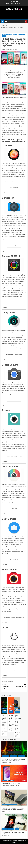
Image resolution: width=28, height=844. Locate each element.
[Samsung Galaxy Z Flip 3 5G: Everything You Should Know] (14, 822)
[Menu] (5, 21)
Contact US (19, 5)
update (4, 36)
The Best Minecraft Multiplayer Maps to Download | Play (6, 687)
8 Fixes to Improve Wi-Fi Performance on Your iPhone (20, 687)
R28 (10, 708)
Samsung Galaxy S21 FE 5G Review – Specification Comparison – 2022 (12, 721)
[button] (5, 21)
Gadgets (10, 34)
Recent (22, 34)
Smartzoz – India (14, 11)
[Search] (23, 21)
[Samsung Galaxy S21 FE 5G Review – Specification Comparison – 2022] (11, 705)
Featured (4, 34)
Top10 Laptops (6, 710)
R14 (3, 708)
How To (15, 34)
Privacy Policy (18, 3)
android (5, 681)
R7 (18, 34)
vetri (17, 736)
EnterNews (20, 840)
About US (12, 3)
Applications (10, 681)
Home (7, 3)
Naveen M (10, 731)
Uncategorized (6, 712)
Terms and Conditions (11, 5)
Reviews (10, 712)
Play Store (4, 192)
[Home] (2, 21)
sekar (4, 49)
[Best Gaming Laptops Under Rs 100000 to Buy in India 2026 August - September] (4, 705)
